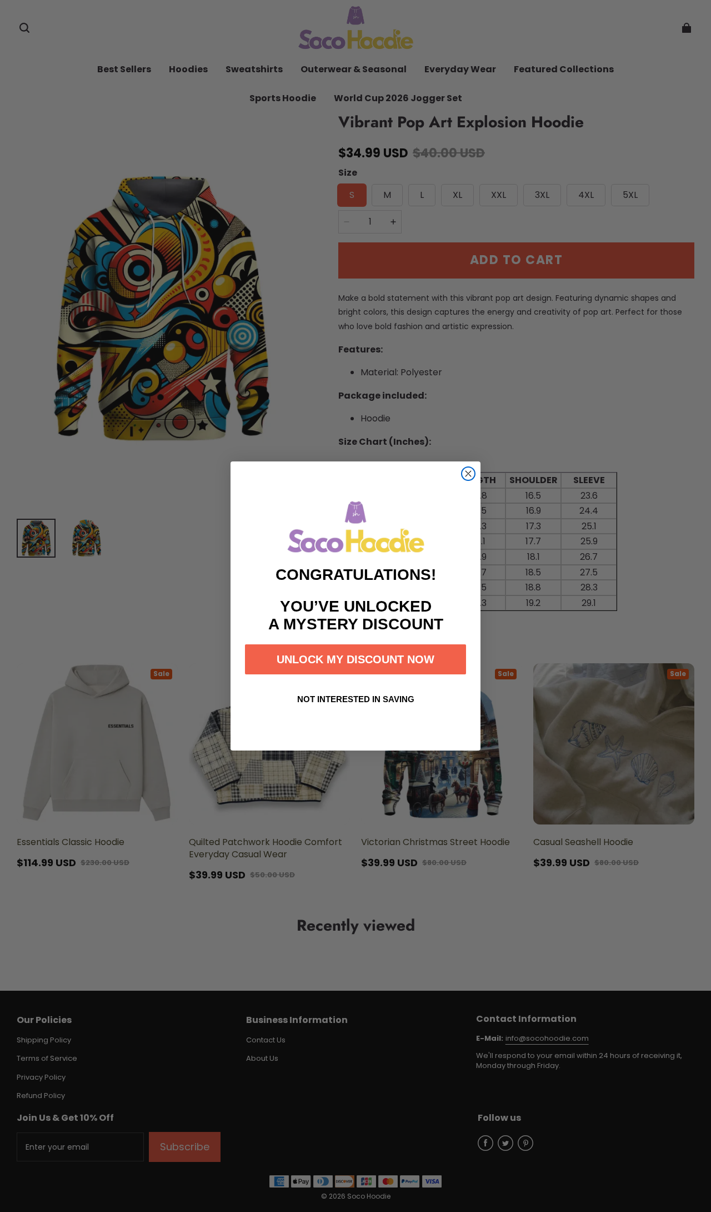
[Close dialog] (468, 473)
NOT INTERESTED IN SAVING (355, 699)
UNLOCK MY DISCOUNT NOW (355, 659)
